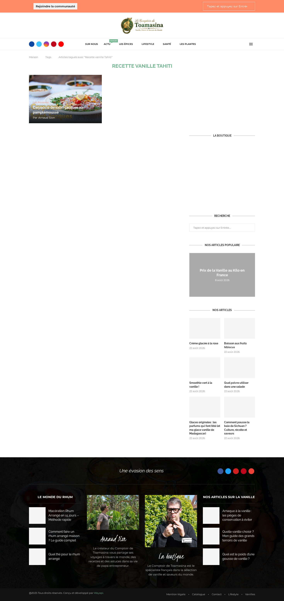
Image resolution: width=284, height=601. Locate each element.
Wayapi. (99, 592)
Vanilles (250, 594)
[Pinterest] (53, 44)
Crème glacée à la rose (203, 343)
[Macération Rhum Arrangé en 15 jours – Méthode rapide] (37, 515)
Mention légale (175, 594)
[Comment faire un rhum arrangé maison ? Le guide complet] (37, 536)
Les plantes (188, 44)
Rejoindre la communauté (55, 6)
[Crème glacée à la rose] (204, 328)
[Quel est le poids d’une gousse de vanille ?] (211, 556)
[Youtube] (61, 44)
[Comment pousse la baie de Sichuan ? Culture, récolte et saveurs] (239, 407)
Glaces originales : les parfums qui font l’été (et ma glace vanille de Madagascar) (204, 428)
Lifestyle (148, 44)
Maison (33, 57)
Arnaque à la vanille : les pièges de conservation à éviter (237, 515)
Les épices (126, 44)
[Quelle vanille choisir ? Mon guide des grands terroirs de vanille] (211, 536)
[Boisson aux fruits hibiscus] (239, 328)
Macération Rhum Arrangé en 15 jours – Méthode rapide (63, 515)
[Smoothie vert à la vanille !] (204, 367)
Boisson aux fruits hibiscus (235, 345)
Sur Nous (91, 44)
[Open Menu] (251, 44)
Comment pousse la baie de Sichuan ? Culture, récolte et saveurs (236, 428)
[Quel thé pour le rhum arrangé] (37, 556)
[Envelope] (251, 471)
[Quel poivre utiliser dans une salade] (239, 367)
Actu (108, 42)
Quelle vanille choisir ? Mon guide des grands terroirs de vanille (238, 536)
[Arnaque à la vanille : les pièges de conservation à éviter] (211, 515)
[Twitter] (39, 44)
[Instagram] (46, 44)
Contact (217, 594)
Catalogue (198, 594)
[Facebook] (31, 44)
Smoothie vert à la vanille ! (200, 384)
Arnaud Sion (46, 117)
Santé (167, 44)
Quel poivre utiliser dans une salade (236, 384)
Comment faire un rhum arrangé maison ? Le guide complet (63, 536)
